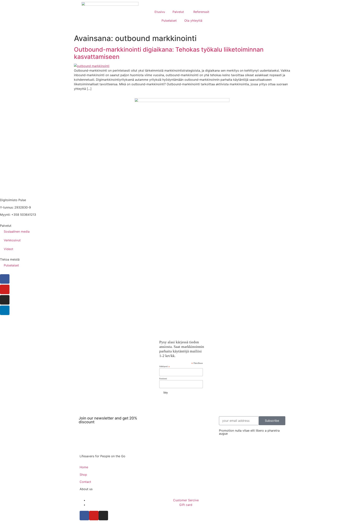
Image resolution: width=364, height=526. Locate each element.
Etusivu (160, 12)
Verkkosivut (12, 240)
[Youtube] (4, 289)
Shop (83, 474)
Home (84, 467)
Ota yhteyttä (193, 20)
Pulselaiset (169, 20)
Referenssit (201, 12)
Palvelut (178, 12)
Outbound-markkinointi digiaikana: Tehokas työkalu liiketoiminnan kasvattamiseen (169, 53)
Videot (8, 249)
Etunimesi (163, 379)
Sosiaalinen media (17, 231)
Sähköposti (164, 366)
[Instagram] (4, 300)
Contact (85, 482)
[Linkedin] (4, 310)
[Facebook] (4, 279)
